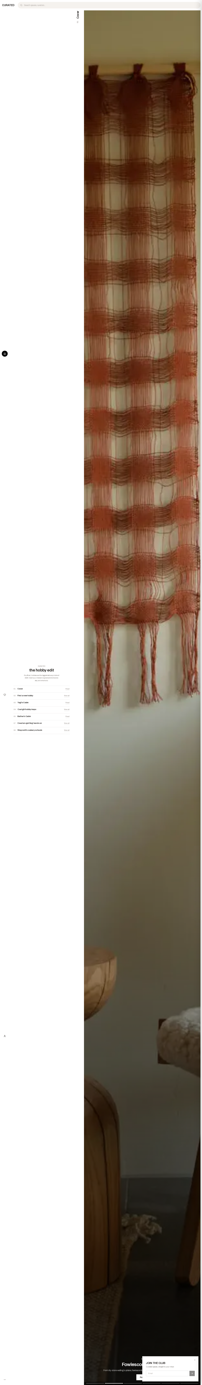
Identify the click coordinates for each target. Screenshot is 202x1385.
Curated (8, 5)
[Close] (194, 1360)
